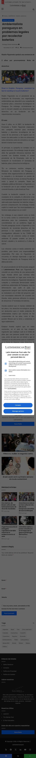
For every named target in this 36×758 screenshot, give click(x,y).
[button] (18, 375)
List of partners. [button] (12, 388)
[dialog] (18, 379)
